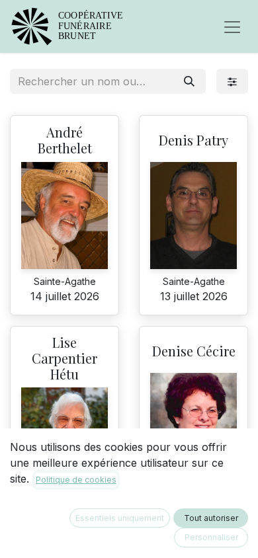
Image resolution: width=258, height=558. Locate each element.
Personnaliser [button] (211, 537)
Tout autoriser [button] (211, 518)
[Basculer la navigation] (232, 26)
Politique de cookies (76, 480)
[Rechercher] (189, 81)
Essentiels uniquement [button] (119, 518)
